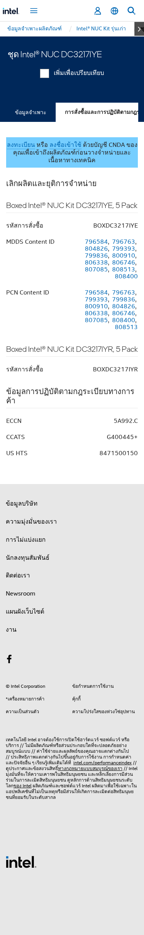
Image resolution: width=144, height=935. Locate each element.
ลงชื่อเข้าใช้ (65, 145)
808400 (126, 276)
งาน (11, 630)
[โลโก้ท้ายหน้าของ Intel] (21, 861)
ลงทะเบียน (21, 145)
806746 (123, 262)
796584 (96, 242)
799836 (96, 256)
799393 (123, 249)
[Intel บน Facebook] (9, 660)
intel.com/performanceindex (102, 762)
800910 (123, 256)
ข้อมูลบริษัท (22, 503)
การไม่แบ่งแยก (26, 540)
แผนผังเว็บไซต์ (25, 612)
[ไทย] (114, 11)
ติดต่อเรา (18, 575)
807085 (96, 269)
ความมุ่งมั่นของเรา (31, 522)
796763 (123, 242)
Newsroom (20, 593)
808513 (123, 269)
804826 (96, 249)
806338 (96, 262)
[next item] (139, 29)
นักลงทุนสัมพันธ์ (28, 558)
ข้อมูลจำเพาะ (30, 112)
